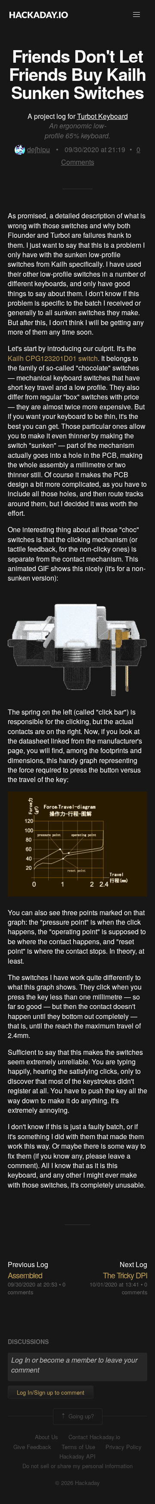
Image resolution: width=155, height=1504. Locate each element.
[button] (136, 14)
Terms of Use (78, 1447)
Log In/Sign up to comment (50, 1392)
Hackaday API (77, 1456)
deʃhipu (38, 149)
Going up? (80, 1416)
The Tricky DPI (125, 1274)
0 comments (134, 1288)
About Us (46, 1437)
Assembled (25, 1274)
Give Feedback (32, 1447)
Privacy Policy (123, 1447)
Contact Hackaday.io (94, 1437)
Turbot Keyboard (102, 116)
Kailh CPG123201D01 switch (53, 358)
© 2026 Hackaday (77, 1483)
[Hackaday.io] (39, 14)
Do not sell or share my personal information (77, 1466)
